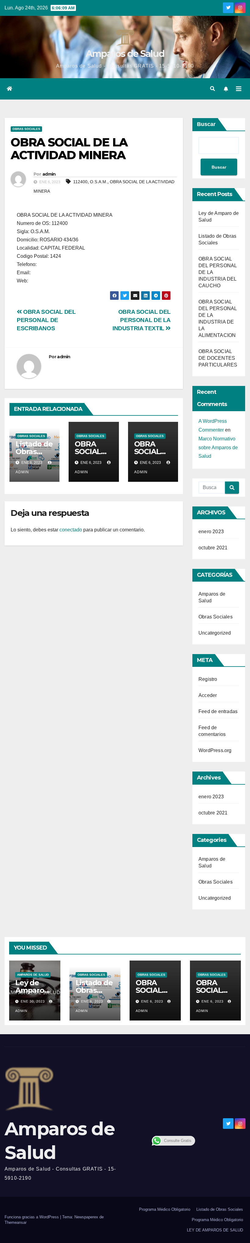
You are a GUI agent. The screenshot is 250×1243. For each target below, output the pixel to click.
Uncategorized (214, 633)
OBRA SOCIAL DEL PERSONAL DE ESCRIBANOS (46, 320)
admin (49, 174)
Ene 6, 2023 (92, 1001)
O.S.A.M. (98, 181)
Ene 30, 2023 (33, 1001)
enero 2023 (211, 531)
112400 (80, 181)
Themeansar (16, 1222)
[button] (212, 88)
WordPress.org (215, 750)
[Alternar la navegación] (238, 89)
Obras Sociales (26, 129)
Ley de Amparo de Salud (30, 990)
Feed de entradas (218, 711)
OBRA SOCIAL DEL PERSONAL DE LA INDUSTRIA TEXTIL (141, 320)
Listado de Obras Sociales (34, 451)
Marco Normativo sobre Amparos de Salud (218, 447)
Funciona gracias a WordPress (32, 1217)
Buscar (206, 124)
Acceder (207, 695)
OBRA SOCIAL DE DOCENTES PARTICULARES (217, 358)
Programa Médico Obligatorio (164, 1209)
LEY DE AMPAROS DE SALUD (215, 1230)
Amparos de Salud (125, 53)
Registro (207, 679)
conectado (70, 529)
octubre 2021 (212, 547)
